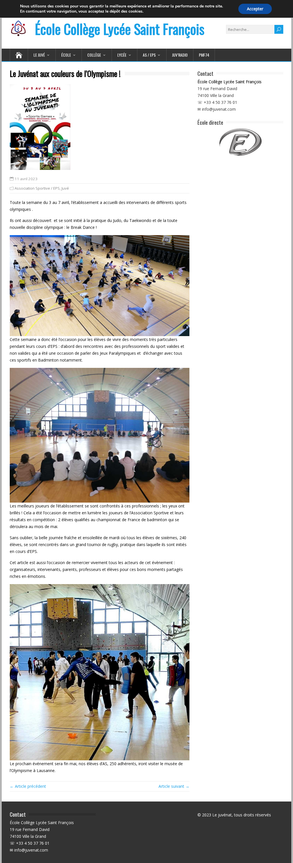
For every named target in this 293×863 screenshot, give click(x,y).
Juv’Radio (180, 55)
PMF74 (204, 55)
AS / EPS (149, 55)
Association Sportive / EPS (37, 188)
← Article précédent (28, 786)
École (66, 55)
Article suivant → (174, 786)
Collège (94, 55)
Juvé (65, 188)
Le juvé (39, 55)
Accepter (255, 8)
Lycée (121, 55)
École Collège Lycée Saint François (119, 29)
